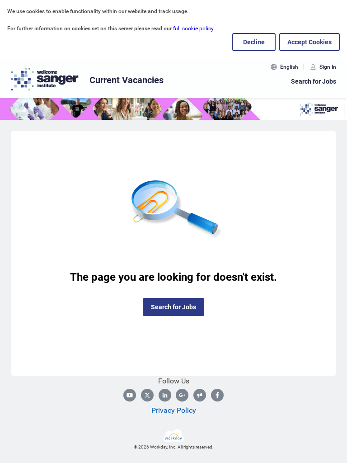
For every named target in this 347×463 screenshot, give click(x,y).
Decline (254, 42)
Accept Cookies (309, 42)
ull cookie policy (194, 28)
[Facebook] (217, 395)
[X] (147, 395)
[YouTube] (129, 395)
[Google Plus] (182, 395)
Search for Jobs (313, 81)
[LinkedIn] (165, 395)
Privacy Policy (173, 410)
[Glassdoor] (199, 395)
